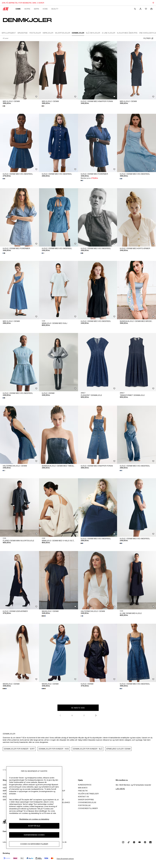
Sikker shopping (86, 800)
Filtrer (147, 38)
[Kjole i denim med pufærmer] (97, 143)
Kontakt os (83, 797)
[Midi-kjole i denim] (19, 70)
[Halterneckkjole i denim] (19, 435)
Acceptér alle (34, 826)
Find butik (83, 791)
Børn (36, 9)
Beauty (54, 9)
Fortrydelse (84, 805)
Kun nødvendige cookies (34, 835)
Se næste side (78, 708)
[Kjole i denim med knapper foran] (97, 70)
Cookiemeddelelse (87, 802)
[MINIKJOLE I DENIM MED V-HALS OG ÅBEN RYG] (58, 507)
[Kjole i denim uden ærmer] (19, 580)
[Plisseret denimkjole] (97, 362)
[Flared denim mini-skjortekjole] (19, 507)
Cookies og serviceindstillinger (34, 844)
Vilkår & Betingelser (88, 794)
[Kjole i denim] (58, 362)
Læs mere (120, 789)
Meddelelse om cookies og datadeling (34, 819)
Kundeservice (84, 785)
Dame (18, 9)
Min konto (82, 788)
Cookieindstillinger (88, 808)
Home (45, 9)
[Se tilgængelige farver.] (4, 106)
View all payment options (65, 859)
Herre (27, 9)
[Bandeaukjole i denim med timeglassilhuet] (58, 435)
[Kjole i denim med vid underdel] (19, 143)
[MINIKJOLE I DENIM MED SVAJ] (58, 290)
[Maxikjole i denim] (58, 580)
